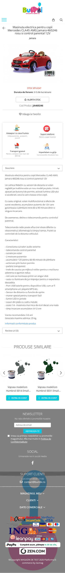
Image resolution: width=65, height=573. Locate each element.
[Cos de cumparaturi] (53, 20)
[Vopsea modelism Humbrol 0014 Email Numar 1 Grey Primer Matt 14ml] (17, 369)
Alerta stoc (34, 99)
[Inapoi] (2, 28)
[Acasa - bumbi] (32, 8)
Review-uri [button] (11, 330)
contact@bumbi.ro (34, 482)
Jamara (32, 38)
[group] (32, 63)
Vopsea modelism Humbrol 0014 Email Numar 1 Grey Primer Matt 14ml (18, 389)
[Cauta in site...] (61, 20)
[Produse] (5, 20)
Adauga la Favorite (31, 114)
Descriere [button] (9, 168)
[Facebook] (33, 463)
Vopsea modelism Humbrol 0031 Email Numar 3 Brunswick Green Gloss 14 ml (47, 389)
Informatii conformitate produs (20, 323)
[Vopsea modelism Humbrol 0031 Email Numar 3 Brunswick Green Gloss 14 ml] (47, 369)
